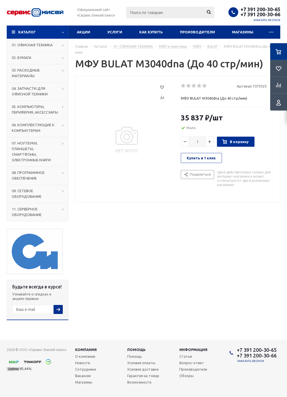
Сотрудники (85, 369)
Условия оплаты (141, 363)
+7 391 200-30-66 (260, 14)
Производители (197, 32)
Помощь (136, 350)
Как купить (151, 32)
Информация (193, 350)
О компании (85, 356)
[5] (204, 86)
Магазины (242, 32)
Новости (82, 363)
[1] (183, 86)
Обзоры (186, 376)
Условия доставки (143, 369)
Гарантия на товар (143, 376)
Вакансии (83, 376)
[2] (188, 86)
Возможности (139, 382)
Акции (83, 32)
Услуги (114, 32)
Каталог (27, 32)
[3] (194, 86)
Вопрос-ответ (191, 363)
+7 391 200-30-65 (260, 9)
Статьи (185, 356)
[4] (199, 86)
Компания (86, 350)
